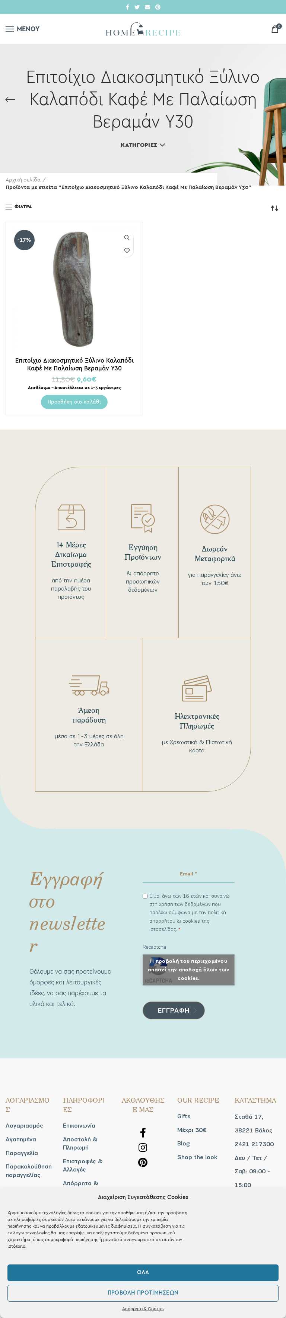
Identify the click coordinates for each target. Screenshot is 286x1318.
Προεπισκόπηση (126, 237)
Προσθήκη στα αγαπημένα (126, 250)
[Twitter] (137, 7)
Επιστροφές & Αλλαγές (83, 1165)
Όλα (143, 1272)
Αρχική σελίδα (23, 180)
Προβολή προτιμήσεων (143, 1293)
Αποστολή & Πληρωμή (80, 1143)
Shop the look (197, 1157)
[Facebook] (127, 7)
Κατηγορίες (139, 145)
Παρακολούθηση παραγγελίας (29, 1171)
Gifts (184, 1116)
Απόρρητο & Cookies (143, 1308)
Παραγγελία (22, 1153)
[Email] (147, 7)
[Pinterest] (158, 7)
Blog (183, 1143)
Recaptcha (154, 947)
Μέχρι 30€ (191, 1130)
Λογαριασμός (24, 1125)
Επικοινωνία (79, 1125)
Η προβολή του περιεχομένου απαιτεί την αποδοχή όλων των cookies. (188, 969)
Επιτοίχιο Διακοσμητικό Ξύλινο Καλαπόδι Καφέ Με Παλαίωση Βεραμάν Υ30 (74, 364)
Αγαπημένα (21, 1139)
